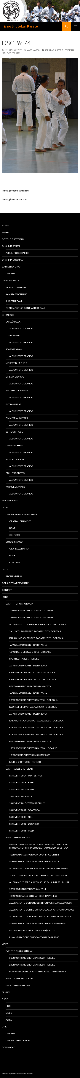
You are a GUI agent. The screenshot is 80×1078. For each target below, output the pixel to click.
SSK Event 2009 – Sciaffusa (24, 810)
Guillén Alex (13, 321)
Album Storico (10, 500)
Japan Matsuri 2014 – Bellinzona (28, 693)
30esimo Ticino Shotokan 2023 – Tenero (32, 610)
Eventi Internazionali (18, 837)
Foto (5, 596)
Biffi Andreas (13, 404)
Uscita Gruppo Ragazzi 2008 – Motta (30, 741)
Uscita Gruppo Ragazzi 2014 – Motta (30, 686)
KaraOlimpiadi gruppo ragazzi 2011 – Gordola (36, 720)
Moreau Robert (15, 459)
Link (4, 1026)
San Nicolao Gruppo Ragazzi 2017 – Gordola (35, 631)
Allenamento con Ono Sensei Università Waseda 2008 (40, 902)
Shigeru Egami (14, 301)
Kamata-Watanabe (16, 294)
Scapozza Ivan (14, 349)
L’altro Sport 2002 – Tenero (25, 761)
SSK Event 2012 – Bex (20, 796)
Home (5, 225)
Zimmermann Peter (17, 418)
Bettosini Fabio (14, 431)
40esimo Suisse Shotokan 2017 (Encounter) (34, 854)
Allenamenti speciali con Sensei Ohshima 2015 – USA (39, 882)
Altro (9, 1019)
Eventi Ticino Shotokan (19, 603)
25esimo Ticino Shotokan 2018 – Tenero (32, 617)
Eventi (5, 569)
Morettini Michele (16, 363)
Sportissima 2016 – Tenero (24, 658)
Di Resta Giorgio (15, 376)
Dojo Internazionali (18, 1040)
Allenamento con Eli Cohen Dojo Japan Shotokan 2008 (41, 909)
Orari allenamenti (20, 521)
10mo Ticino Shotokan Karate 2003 (29, 755)
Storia (5, 232)
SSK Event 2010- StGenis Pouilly (27, 803)
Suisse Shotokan (11, 266)
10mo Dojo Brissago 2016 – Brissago (30, 651)
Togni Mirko (13, 335)
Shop (5, 999)
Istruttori (8, 314)
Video (5, 944)
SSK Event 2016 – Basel (22, 782)
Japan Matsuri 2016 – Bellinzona (28, 665)
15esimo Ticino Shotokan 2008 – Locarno (33, 748)
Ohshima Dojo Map (13, 259)
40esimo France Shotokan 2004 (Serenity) (33, 930)
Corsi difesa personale (15, 583)
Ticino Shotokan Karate (20, 26)
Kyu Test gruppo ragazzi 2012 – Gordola (33, 706)
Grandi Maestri (11, 280)
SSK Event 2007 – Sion (21, 817)
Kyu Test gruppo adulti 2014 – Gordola (32, 672)
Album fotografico (17, 253)
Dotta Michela (14, 445)
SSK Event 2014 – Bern (21, 789)
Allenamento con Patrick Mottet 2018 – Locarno (38, 624)
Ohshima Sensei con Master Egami (25, 308)
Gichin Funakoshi (16, 287)
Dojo (5, 507)
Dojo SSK (11, 273)
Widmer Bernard (15, 486)
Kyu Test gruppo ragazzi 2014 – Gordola (33, 679)
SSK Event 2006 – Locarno (24, 823)
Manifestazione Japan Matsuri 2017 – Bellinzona (37, 971)
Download (8, 1047)
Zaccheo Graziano (17, 390)
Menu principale (75, 26)
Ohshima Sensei (11, 246)
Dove (12, 528)
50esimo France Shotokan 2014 (27, 889)
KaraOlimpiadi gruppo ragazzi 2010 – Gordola (36, 727)
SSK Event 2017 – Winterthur (25, 775)
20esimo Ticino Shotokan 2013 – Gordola (33, 700)
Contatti (14, 535)
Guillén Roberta (15, 473)
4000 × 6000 (33, 50)
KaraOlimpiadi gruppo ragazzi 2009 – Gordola (36, 734)
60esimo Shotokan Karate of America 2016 (34, 861)
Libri (8, 1006)
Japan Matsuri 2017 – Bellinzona (28, 645)
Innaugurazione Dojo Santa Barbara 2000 (34, 937)
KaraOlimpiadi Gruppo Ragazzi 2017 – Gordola (36, 638)
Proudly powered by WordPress (17, 1073)
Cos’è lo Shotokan (13, 239)
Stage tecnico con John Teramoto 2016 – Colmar (38, 875)
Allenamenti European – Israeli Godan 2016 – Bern (38, 868)
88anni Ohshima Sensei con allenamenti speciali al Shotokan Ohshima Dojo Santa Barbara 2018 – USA (39, 846)
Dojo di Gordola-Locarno (21, 514)
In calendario (14, 576)
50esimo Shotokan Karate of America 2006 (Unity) (38, 923)
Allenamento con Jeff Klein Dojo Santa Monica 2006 (40, 916)
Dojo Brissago (14, 541)
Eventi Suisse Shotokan (19, 768)
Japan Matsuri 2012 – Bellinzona (28, 713)
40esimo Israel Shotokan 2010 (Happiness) (33, 896)
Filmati (6, 992)
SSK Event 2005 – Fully (21, 830)
